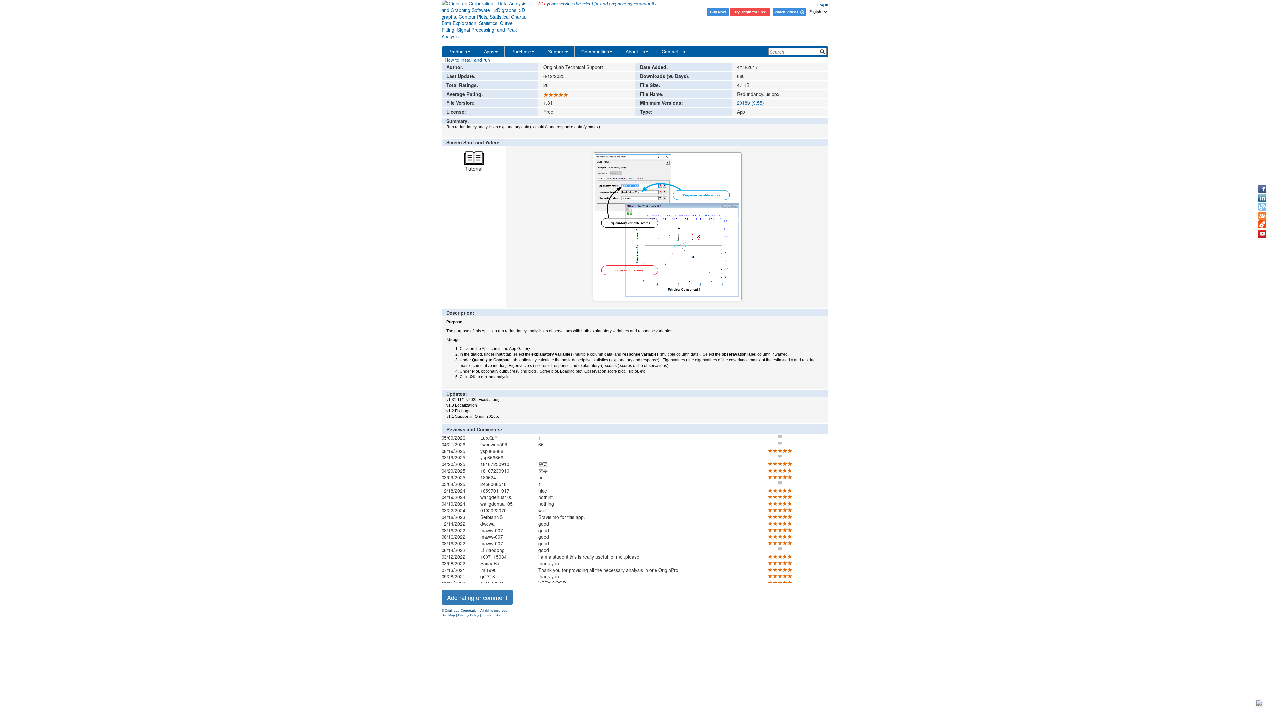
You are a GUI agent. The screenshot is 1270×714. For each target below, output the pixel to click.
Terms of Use (492, 615)
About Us (635, 51)
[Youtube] (1262, 233)
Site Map (448, 615)
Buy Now (718, 12)
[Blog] (1262, 207)
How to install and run (467, 60)
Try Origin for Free (750, 12)
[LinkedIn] (1262, 198)
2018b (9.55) (750, 102)
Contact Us (673, 51)
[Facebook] (1262, 189)
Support (556, 51)
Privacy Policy (468, 615)
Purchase (521, 51)
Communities (595, 51)
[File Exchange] (1262, 224)
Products (457, 51)
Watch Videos (787, 12)
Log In (822, 5)
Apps (489, 51)
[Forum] (1262, 216)
